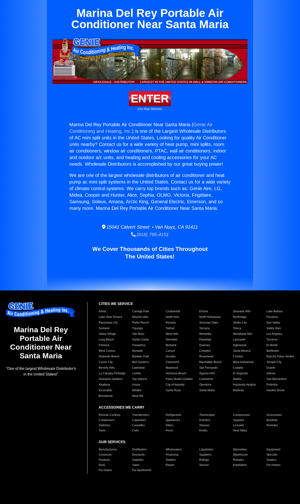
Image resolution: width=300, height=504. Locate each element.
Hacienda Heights (244, 384)
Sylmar (170, 328)
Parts (102, 465)
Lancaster (239, 339)
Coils (135, 430)
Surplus (271, 459)
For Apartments (141, 470)
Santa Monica (242, 350)
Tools (102, 430)
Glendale (171, 339)
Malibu (237, 379)
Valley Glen (273, 328)
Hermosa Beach (176, 373)
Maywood (172, 367)
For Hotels (105, 470)
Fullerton (272, 384)
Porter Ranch (140, 322)
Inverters (204, 420)
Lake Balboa (274, 311)
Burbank (171, 345)
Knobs (203, 430)
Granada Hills (242, 311)
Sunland (104, 328)
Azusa (136, 384)
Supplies (238, 420)
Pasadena (138, 345)
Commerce (206, 379)
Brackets (272, 420)
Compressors (241, 415)
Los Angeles (274, 334)
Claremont (172, 362)
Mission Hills (140, 317)
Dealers (171, 459)
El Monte (272, 345)
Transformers (140, 415)
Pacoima (272, 317)
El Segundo (240, 373)
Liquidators (206, 449)
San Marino (139, 379)
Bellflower (272, 350)
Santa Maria (207, 390)
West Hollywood (243, 362)
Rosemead (206, 356)
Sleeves (204, 425)
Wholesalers (174, 449)
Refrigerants (173, 415)
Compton (205, 350)
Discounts (138, 454)
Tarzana (204, 328)
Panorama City (108, 322)
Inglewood (239, 345)
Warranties (240, 449)
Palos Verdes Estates (179, 379)
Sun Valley (273, 322)
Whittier (137, 390)
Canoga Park (140, 311)
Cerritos (238, 356)
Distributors (139, 449)
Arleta (102, 311)
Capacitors (139, 420)
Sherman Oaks (208, 322)
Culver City (106, 362)
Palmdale (205, 339)
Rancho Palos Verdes (280, 356)
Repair (170, 465)
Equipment (273, 449)
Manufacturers (108, 449)
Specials (272, 454)
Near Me (137, 396)
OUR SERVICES (112, 442)
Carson (170, 350)
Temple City (273, 362)
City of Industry (175, 384)
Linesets (238, 425)
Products (104, 459)
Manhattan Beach (210, 362)
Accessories (274, 415)
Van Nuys (138, 334)
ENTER (150, 98)
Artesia (270, 373)
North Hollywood (210, 317)
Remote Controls (109, 415)
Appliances (173, 420)
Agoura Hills (207, 373)
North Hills (172, 317)
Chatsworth (173, 311)
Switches (104, 425)
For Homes (273, 465)
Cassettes (138, 425)
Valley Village (107, 334)
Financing (172, 454)
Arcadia (171, 356)
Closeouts (105, 454)
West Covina (107, 350)
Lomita (136, 373)
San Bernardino (276, 379)
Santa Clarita (140, 339)
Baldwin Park (140, 356)
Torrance (272, 339)
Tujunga (137, 328)
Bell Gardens (140, 362)
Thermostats (207, 415)
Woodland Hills (242, 334)
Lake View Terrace (110, 317)
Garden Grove (275, 390)
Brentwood (105, 396)
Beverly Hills (107, 367)
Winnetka (205, 334)
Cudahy (238, 367)
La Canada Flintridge (112, 373)
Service (204, 465)
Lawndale (138, 367)
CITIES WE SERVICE (116, 304)
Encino (203, 311)
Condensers (106, 420)
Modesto (238, 390)
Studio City (240, 322)
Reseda (171, 322)
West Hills (172, 334)
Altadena (104, 384)
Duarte (270, 367)
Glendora (205, 384)
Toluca (237, 328)
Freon (169, 430)
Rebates (238, 459)
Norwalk (137, 350)
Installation (240, 465)
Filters (169, 425)
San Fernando (208, 367)
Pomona (104, 345)
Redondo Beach (109, 356)
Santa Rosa (173, 390)
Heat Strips (240, 430)
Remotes (272, 425)
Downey (204, 345)
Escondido (105, 390)
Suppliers (205, 454)
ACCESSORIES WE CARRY (121, 407)
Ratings (204, 459)
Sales (135, 465)
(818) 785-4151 (152, 234)
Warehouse (240, 454)
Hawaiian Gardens (111, 379)
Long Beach (106, 339)
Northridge (240, 317)
